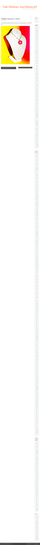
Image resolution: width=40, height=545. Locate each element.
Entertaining (37, 52)
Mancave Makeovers (37, 85)
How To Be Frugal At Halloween (37, 194)
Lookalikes (37, 80)
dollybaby (17, 22)
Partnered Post (37, 93)
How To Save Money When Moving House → (25, 67)
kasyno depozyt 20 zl (37, 483)
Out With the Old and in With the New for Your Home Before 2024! (37, 414)
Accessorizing (37, 32)
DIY (36, 49)
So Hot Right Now (3, 17)
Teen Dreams (37, 139)
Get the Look (37, 71)
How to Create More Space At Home (37, 430)
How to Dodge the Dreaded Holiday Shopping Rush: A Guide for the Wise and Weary (37, 394)
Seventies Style (37, 113)
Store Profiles (37, 136)
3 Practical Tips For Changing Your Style (37, 255)
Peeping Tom (37, 97)
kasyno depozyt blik (37, 468)
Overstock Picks (37, 90)
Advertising (37, 524)
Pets (37, 99)
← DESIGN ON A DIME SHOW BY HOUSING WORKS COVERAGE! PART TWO (8, 68)
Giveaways (37, 75)
